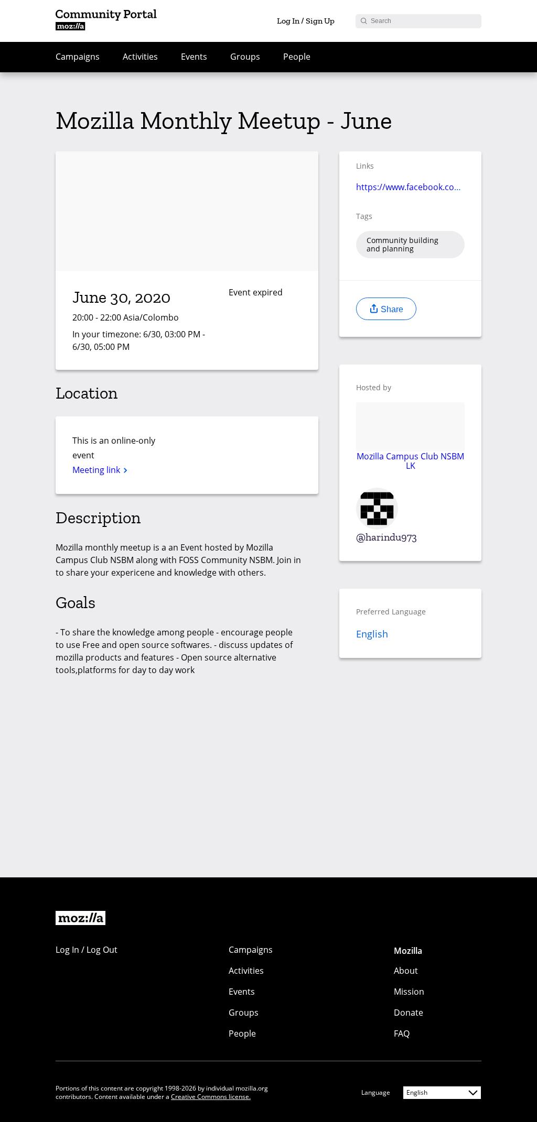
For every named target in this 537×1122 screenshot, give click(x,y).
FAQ (402, 1033)
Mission (409, 991)
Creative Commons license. (211, 1096)
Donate (408, 1012)
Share (391, 309)
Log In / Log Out (86, 949)
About (406, 970)
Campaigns (78, 56)
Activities (140, 56)
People (296, 56)
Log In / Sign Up (306, 21)
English (372, 634)
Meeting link (97, 470)
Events (194, 56)
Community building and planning (402, 244)
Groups (245, 56)
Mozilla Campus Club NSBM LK (410, 460)
